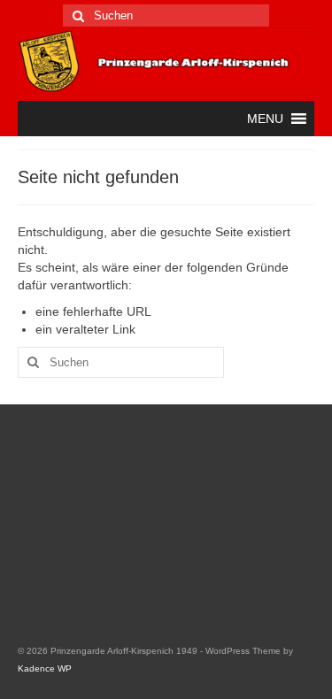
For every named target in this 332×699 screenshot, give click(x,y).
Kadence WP (45, 668)
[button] (265, 118)
